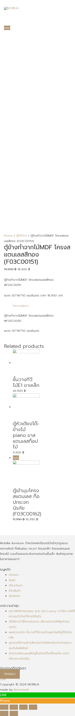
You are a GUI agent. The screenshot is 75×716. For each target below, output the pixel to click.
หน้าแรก (14, 575)
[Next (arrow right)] (14, 713)
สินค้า (12, 580)
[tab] (42, 305)
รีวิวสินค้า (15, 590)
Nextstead (21, 689)
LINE (3, 695)
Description (21, 305)
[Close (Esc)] (4, 707)
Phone (5, 700)
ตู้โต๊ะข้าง (21, 235)
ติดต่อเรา (14, 596)
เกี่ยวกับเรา (16, 585)
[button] (10, 674)
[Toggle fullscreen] (23, 707)
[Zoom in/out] (33, 707)
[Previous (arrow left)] (4, 713)
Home (8, 235)
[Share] (14, 707)
